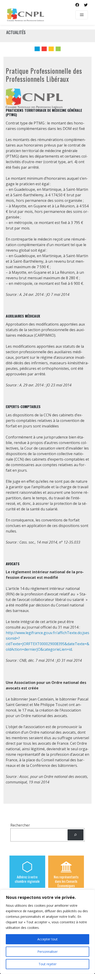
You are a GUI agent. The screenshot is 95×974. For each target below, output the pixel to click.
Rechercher (20, 825)
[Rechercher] (75, 835)
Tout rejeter (47, 964)
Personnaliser (47, 951)
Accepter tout (47, 939)
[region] (47, 932)
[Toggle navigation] (81, 14)
